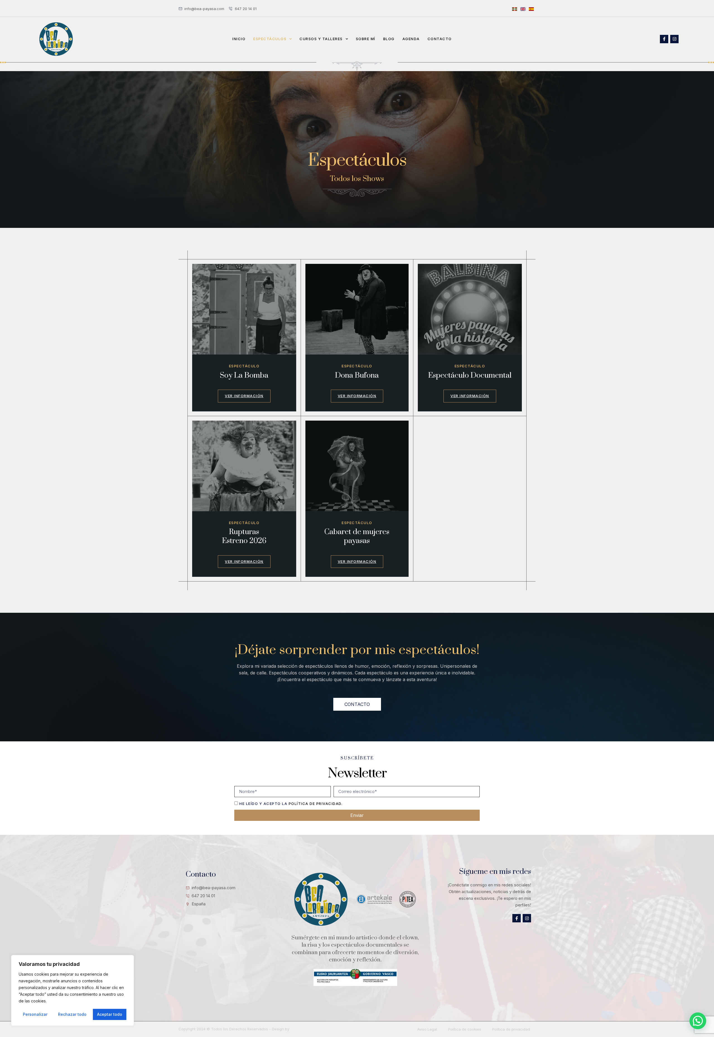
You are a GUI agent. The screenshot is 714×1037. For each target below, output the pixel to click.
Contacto (440, 39)
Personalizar (35, 1014)
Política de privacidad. (316, 803)
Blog (389, 39)
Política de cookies (464, 1029)
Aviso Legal (427, 1029)
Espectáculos (269, 39)
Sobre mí (365, 39)
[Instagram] (674, 39)
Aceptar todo (109, 1014)
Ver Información (244, 396)
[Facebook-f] (664, 39)
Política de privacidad (511, 1029)
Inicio (238, 39)
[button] (697, 1020)
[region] (72, 990)
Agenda (411, 39)
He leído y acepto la (290, 803)
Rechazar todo (72, 1014)
